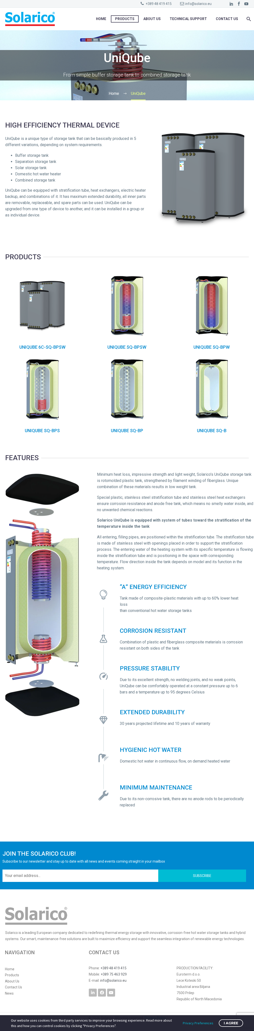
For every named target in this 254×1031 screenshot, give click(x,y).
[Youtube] (111, 993)
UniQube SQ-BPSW (126, 347)
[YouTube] (246, 4)
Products (124, 19)
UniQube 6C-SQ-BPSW (42, 347)
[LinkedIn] (231, 4)
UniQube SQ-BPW (211, 347)
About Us (152, 19)
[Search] (248, 19)
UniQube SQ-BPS (42, 430)
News (9, 993)
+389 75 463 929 (114, 974)
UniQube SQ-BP (127, 430)
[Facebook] (239, 4)
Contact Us (227, 19)
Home (101, 19)
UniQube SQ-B (211, 430)
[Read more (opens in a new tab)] (215, 983)
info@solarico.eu (198, 4)
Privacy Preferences (198, 1023)
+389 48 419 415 (159, 4)
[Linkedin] (93, 993)
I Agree (231, 1023)
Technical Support (188, 19)
